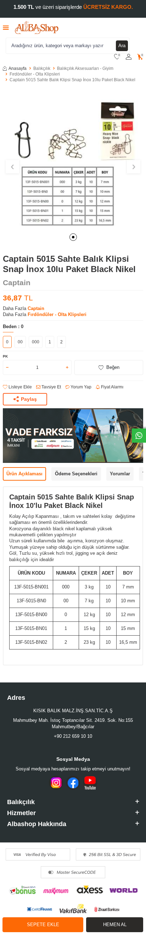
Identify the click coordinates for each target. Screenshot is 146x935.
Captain (16, 282)
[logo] (37, 28)
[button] (73, 237)
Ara (121, 45)
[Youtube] (90, 783)
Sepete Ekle (43, 924)
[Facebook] (73, 783)
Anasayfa (18, 68)
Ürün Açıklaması (24, 473)
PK (5, 356)
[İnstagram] (56, 783)
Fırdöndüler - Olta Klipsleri (35, 74)
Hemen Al (115, 924)
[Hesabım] (128, 57)
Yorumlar (120, 473)
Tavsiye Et (50, 386)
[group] (73, 158)
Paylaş (29, 399)
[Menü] (6, 27)
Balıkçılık (41, 68)
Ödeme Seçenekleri (76, 473)
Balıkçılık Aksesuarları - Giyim (85, 68)
